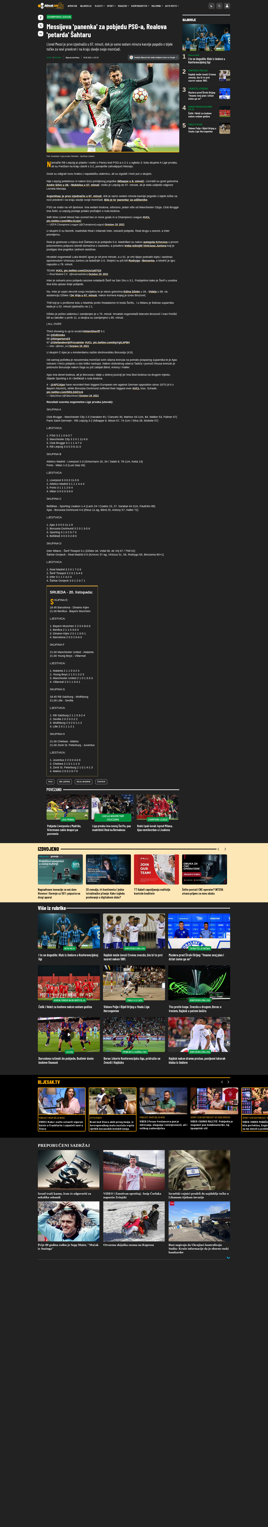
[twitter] (40, 25)
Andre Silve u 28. (58, 185)
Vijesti (99, 5)
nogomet (58, 57)
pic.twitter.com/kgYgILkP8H (111, 342)
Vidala (152, 291)
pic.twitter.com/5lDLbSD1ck (65, 392)
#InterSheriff (91, 331)
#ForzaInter (76, 342)
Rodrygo (134, 260)
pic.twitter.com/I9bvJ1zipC (64, 220)
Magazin (122, 5)
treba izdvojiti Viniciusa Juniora (145, 245)
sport (49, 57)
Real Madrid (83, 782)
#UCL (146, 217)
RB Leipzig (64, 782)
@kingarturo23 (60, 338)
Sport (110, 5)
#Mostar (72, 5)
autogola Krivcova (155, 242)
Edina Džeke (131, 291)
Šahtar (101, 782)
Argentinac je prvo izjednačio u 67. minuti (74, 196)
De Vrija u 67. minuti (83, 295)
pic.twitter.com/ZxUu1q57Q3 (82, 270)
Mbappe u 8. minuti (130, 181)
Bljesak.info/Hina (72, 57)
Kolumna (156, 5)
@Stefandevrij (59, 342)
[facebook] (40, 17)
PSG (50, 782)
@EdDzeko (57, 335)
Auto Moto (171, 5)
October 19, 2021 (115, 224)
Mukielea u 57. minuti (85, 185)
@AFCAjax (58, 384)
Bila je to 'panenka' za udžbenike (125, 199)
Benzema (148, 260)
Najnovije (86, 5)
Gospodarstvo (139, 5)
